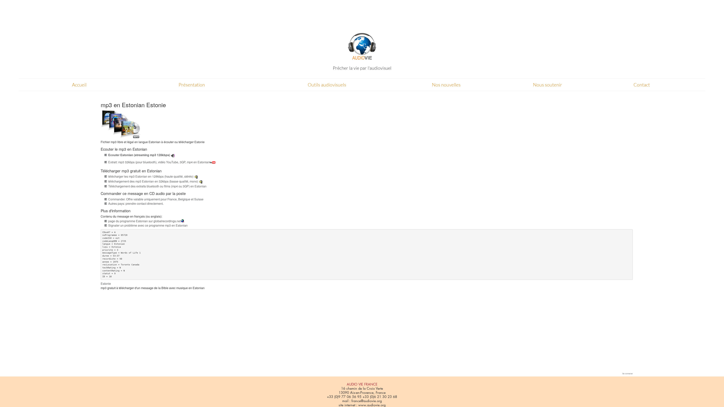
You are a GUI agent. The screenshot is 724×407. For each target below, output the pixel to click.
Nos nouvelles (446, 85)
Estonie (106, 283)
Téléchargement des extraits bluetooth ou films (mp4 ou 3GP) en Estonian (157, 186)
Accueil (79, 85)
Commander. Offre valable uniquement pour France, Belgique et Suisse (155, 199)
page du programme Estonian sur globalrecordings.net (144, 221)
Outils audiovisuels (327, 85)
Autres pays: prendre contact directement (135, 203)
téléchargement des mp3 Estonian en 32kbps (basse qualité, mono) (153, 181)
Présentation (192, 85)
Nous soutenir (547, 85)
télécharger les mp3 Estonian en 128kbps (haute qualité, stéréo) (150, 176)
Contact (642, 85)
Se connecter (627, 373)
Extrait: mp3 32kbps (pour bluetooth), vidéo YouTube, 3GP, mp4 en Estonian (158, 162)
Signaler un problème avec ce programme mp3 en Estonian (148, 225)
